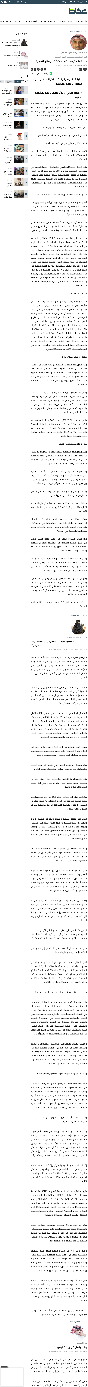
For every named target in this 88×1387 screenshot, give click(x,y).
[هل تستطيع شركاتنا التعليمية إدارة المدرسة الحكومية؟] (24, 42)
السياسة (9, 180)
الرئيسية (84, 21)
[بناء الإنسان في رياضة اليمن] (24, 55)
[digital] (26, 2)
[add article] (22, 2)
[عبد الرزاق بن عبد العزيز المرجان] (78, 41)
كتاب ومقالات (75, 31)
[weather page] (18, 2)
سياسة (69, 21)
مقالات (17, 21)
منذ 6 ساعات (17, 48)
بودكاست (42, 21)
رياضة (50, 21)
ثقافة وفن (33, 21)
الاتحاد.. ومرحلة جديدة (13, 65)
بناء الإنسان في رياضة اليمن (12, 55)
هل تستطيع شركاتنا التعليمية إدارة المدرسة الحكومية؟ (11, 43)
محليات (76, 21)
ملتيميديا (9, 21)
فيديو (56, 21)
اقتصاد (62, 21)
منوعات (24, 21)
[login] (13, 2)
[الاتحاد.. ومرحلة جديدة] (24, 65)
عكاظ (83, 31)
